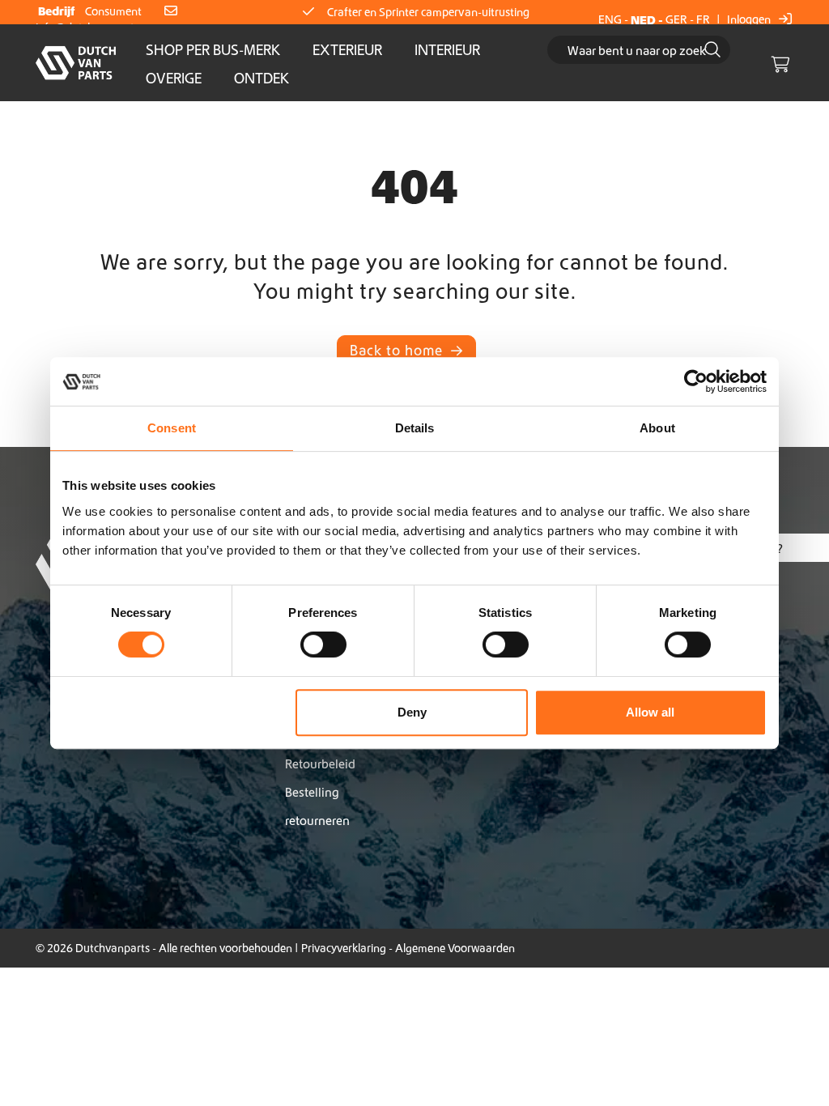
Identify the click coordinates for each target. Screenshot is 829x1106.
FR (703, 19)
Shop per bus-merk (213, 49)
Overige (174, 78)
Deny (412, 712)
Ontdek (261, 78)
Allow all (650, 712)
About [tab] (657, 428)
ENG (610, 19)
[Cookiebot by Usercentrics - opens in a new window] (696, 381)
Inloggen (750, 19)
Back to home (398, 350)
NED (643, 20)
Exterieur (347, 49)
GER (676, 19)
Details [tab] (415, 428)
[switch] (323, 644)
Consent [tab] (171, 428)
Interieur (447, 49)
